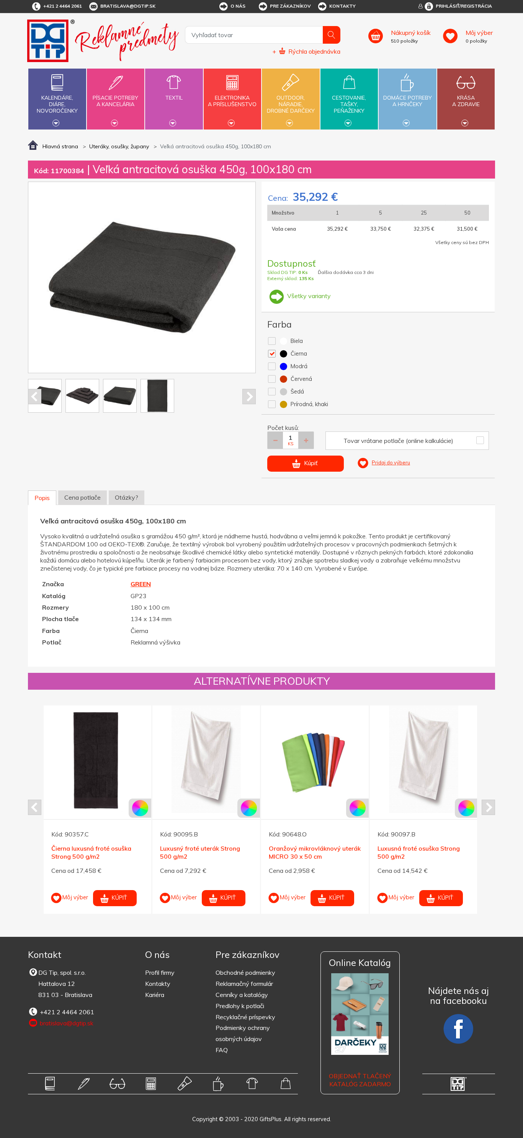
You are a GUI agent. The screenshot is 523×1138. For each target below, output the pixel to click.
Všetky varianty (308, 296)
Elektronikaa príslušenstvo (232, 101)
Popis (42, 498)
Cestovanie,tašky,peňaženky (349, 104)
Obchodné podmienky (245, 972)
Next (249, 396)
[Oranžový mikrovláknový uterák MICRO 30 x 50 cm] (315, 759)
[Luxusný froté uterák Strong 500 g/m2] (206, 759)
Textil (174, 97)
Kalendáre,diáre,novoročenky (57, 104)
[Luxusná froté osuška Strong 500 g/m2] (423, 759)
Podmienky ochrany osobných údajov (243, 1033)
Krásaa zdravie (466, 101)
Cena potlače (82, 497)
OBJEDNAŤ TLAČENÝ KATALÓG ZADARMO (360, 1080)
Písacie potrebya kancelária (115, 101)
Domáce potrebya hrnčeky (407, 101)
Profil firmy (160, 972)
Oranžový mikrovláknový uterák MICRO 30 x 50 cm (315, 852)
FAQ (222, 1050)
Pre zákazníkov (290, 6)
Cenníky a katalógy (242, 995)
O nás (237, 6)
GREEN (141, 584)
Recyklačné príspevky (245, 1017)
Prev (34, 396)
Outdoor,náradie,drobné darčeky (291, 104)
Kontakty (342, 6)
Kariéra (154, 995)
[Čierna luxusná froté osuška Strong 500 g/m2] (97, 759)
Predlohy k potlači (240, 1006)
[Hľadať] (331, 35)
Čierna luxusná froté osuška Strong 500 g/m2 (91, 852)
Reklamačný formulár (244, 983)
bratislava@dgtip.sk (127, 6)
